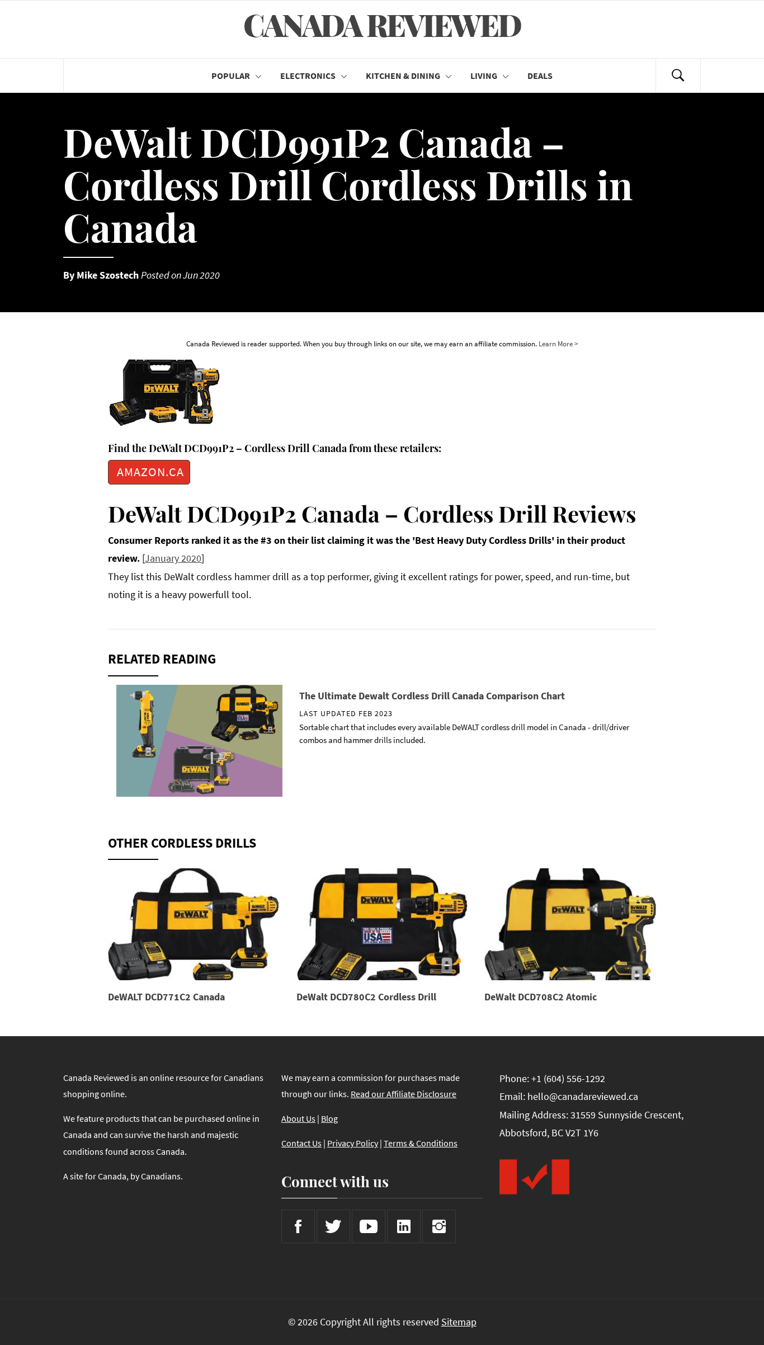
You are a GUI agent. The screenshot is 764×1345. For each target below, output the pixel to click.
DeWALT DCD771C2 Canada (166, 996)
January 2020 (173, 558)
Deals (540, 75)
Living (483, 75)
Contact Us (301, 1143)
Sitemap (459, 1321)
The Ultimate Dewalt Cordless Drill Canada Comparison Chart (432, 695)
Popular (230, 75)
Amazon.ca (150, 471)
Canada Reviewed (382, 24)
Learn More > (558, 344)
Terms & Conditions (421, 1143)
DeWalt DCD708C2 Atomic (540, 996)
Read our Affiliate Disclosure (403, 1093)
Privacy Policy (352, 1143)
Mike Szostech (108, 275)
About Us (298, 1118)
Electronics (308, 75)
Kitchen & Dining (403, 75)
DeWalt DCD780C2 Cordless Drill (366, 996)
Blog (329, 1118)
